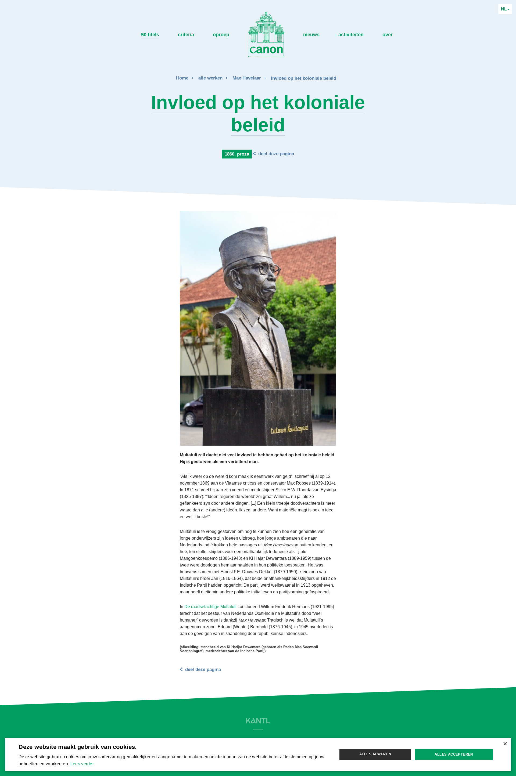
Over (387, 34)
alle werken (210, 78)
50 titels (150, 34)
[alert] (258, 754)
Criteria (186, 34)
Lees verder (82, 763)
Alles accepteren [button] (454, 754)
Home (182, 78)
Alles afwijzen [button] (375, 754)
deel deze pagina (276, 153)
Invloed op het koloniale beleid (303, 78)
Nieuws (311, 34)
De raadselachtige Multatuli (210, 606)
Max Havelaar (246, 78)
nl (504, 9)
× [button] (505, 744)
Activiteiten (351, 34)
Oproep (221, 34)
